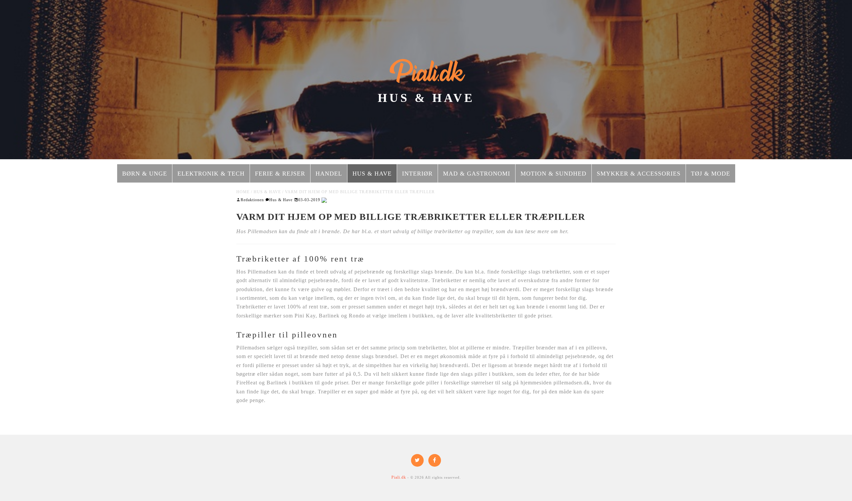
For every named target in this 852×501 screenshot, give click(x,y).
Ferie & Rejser (280, 173)
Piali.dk (426, 72)
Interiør (417, 173)
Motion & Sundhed (553, 173)
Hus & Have (372, 173)
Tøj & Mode (710, 173)
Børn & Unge (144, 173)
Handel (329, 173)
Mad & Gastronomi (476, 173)
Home (243, 192)
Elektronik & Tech (211, 173)
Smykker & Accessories (639, 173)
